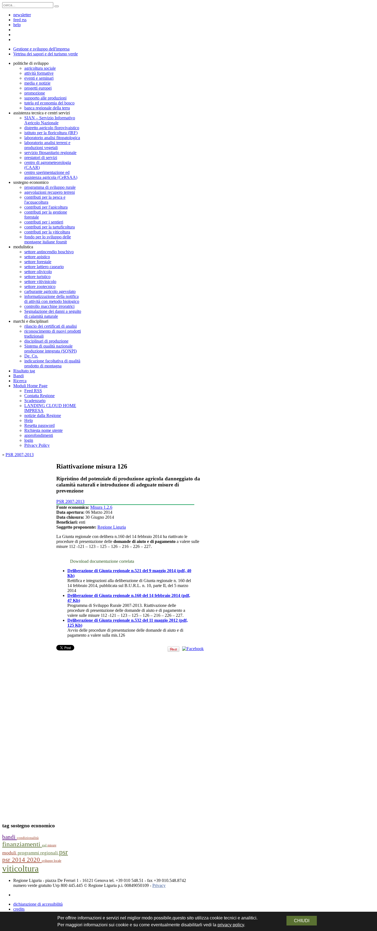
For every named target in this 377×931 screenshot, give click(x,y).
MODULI (10, 852)
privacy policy (230, 924)
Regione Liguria (111, 527)
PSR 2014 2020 (22, 859)
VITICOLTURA (20, 868)
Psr (63, 852)
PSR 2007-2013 (20, 454)
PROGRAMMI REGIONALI (38, 852)
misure (51, 845)
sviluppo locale (51, 861)
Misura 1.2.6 (101, 507)
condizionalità (28, 838)
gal (44, 845)
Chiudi (301, 920)
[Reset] (56, 6)
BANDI (9, 837)
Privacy (159, 885)
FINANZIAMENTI (22, 844)
